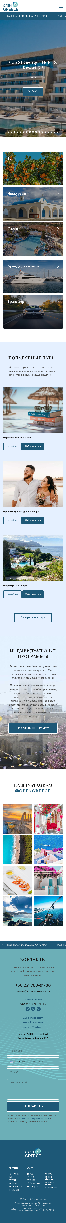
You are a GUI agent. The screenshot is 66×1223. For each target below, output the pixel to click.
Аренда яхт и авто (23, 266)
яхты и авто (31, 1181)
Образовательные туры (17, 438)
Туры (12, 159)
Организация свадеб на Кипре (21, 512)
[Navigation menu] (61, 6)
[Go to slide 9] (33, 132)
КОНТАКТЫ (51, 1188)
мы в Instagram (33, 1017)
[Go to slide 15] (51, 132)
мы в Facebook (33, 1022)
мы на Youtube (33, 1027)
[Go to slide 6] (24, 132)
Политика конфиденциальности (33, 1217)
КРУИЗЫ (13, 1183)
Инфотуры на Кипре (15, 586)
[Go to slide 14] (48, 132)
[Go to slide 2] (11, 132)
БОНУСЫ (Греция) (49, 1178)
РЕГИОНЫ (14, 1174)
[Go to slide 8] (30, 132)
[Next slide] (64, 78)
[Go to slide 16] (54, 132)
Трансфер (16, 302)
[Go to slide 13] (45, 132)
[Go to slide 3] (14, 132)
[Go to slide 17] (57, 132)
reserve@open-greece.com (33, 991)
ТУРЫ (11, 1177)
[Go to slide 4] (17, 132)
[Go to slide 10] (36, 132)
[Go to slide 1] (8, 132)
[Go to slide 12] (42, 132)
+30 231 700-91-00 (33, 985)
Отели (13, 229)
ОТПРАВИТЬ (33, 1106)
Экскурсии (17, 194)
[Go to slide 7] (27, 132)
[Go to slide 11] (39, 132)
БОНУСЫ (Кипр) (49, 1183)
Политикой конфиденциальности (35, 1118)
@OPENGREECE (33, 791)
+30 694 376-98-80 (33, 1004)
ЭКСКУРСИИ (15, 1187)
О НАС (48, 1174)
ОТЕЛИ (12, 1180)
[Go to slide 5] (20, 132)
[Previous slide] (1, 78)
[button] (33, 520)
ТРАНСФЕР (14, 1190)
